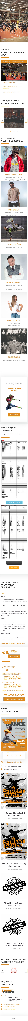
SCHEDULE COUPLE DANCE (14, 563)
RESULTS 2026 (14, 567)
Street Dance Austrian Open (12, 762)
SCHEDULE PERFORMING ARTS (14, 502)
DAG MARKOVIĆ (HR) (14, 244)
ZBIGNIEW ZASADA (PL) (14, 283)
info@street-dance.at (9, 1009)
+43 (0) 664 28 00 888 (9, 1006)
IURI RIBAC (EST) (14, 210)
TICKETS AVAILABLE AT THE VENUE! (14, 699)
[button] (10, 131)
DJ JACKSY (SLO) (14, 357)
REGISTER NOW (14, 414)
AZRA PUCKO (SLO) (14, 320)
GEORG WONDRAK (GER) (14, 174)
